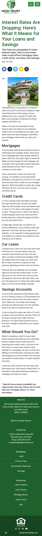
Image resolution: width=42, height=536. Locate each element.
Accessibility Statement (21, 466)
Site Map (21, 471)
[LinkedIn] (23, 529)
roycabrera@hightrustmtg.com (21, 442)
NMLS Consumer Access (21, 421)
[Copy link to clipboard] (26, 69)
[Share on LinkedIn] (15, 69)
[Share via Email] (21, 69)
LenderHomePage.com (28, 533)
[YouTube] (26, 529)
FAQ (21, 505)
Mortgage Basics (21, 495)
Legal (21, 456)
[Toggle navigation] (37, 4)
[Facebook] (16, 529)
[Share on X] (9, 69)
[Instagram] (19, 529)
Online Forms (21, 500)
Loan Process (21, 490)
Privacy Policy (21, 461)
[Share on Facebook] (4, 69)
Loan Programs (21, 485)
